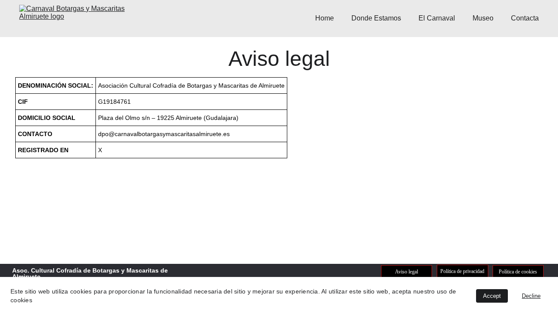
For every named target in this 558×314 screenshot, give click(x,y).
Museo (483, 18)
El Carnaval (436, 18)
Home (324, 18)
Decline (531, 296)
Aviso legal (406, 272)
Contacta (525, 18)
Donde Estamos (376, 18)
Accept (492, 296)
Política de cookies (518, 272)
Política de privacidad (462, 271)
